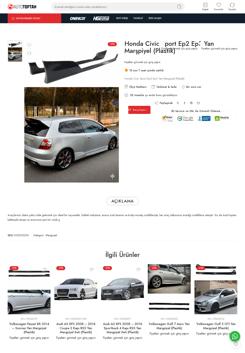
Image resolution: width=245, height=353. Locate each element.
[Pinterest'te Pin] (191, 103)
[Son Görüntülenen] (236, 344)
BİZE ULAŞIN (155, 18)
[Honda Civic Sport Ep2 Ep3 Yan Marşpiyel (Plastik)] (15, 51)
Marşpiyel (51, 235)
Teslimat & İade (166, 87)
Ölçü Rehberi (137, 87)
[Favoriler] (29, 45)
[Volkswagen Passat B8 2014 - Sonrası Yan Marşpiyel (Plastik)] (29, 289)
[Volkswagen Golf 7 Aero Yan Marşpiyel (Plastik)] (169, 289)
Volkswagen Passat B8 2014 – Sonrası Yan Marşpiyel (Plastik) (29, 328)
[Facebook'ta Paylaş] (184, 103)
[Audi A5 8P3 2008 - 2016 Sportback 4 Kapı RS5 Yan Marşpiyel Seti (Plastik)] (122, 289)
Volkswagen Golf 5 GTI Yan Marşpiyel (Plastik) (216, 326)
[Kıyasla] (29, 53)
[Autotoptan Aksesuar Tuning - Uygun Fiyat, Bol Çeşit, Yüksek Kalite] (22, 7)
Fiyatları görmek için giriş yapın (219, 48)
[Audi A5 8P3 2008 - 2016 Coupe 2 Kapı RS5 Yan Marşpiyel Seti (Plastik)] (75, 289)
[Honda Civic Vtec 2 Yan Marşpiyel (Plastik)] (202, 44)
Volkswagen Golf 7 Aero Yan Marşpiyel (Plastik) (169, 326)
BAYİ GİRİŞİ (122, 18)
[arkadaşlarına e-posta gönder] (198, 103)
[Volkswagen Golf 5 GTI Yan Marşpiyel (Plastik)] (215, 289)
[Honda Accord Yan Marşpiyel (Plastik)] (162, 44)
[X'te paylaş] (177, 103)
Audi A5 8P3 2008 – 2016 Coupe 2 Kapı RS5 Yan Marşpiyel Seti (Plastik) (76, 328)
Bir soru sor (193, 87)
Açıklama (122, 201)
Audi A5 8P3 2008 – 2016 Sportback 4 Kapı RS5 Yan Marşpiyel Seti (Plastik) (122, 328)
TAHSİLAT (138, 18)
